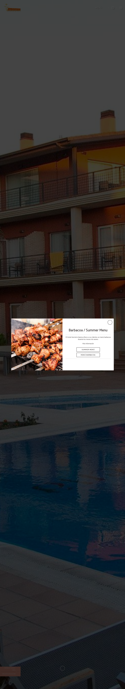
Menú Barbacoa (88, 355)
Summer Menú (88, 349)
